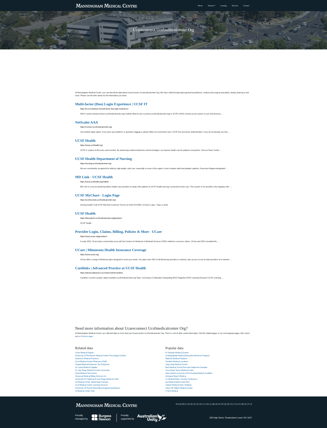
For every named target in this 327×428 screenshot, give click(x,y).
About (200, 5)
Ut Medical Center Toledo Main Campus (91, 382)
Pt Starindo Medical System (177, 352)
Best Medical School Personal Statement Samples (186, 367)
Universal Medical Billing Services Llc (90, 376)
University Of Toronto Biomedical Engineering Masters (97, 388)
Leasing (223, 5)
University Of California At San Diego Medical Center (97, 379)
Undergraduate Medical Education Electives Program (187, 355)
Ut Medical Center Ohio (85, 391)
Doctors (235, 5)
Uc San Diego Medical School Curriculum (92, 370)
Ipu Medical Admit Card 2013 (177, 382)
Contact (246, 5)
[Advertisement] (163, 70)
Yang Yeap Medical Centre (176, 364)
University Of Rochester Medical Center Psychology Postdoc (100, 355)
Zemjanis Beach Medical (175, 376)
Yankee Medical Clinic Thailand (178, 385)
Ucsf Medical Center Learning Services (91, 385)
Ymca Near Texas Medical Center (179, 370)
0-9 (177, 404)
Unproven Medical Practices (87, 358)
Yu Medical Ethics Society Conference (181, 379)
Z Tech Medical (171, 391)
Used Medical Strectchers (86, 373)
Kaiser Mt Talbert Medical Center (179, 388)
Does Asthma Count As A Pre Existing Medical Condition (188, 373)
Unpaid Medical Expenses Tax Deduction (92, 364)
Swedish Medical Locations (176, 361)
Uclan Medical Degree (84, 352)
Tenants (211, 5)
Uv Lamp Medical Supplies (86, 367)
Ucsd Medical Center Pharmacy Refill (91, 361)
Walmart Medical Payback (176, 358)
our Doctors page (85, 336)
